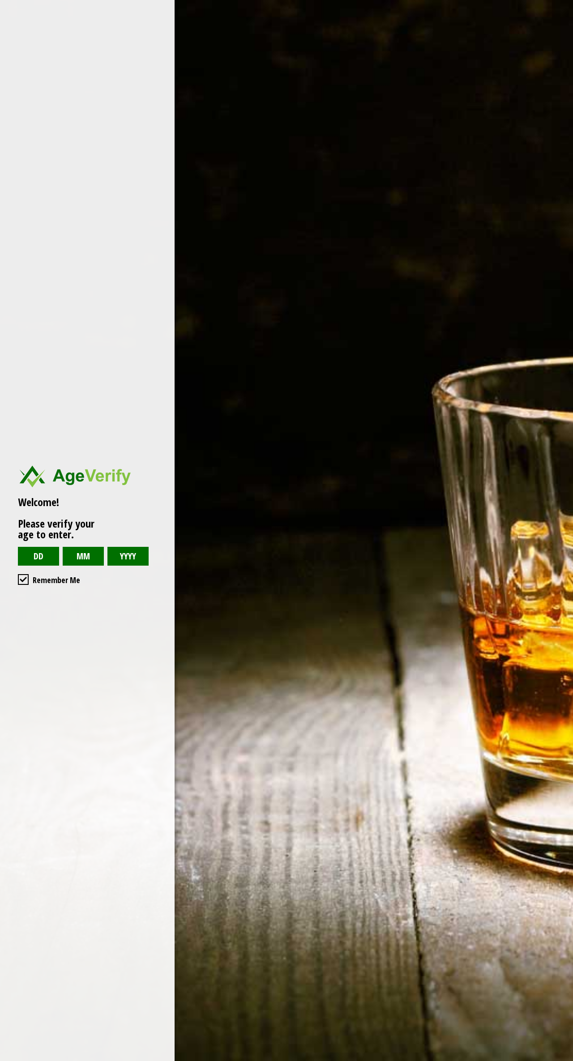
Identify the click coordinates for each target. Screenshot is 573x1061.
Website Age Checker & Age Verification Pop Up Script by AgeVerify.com (562, 1059)
